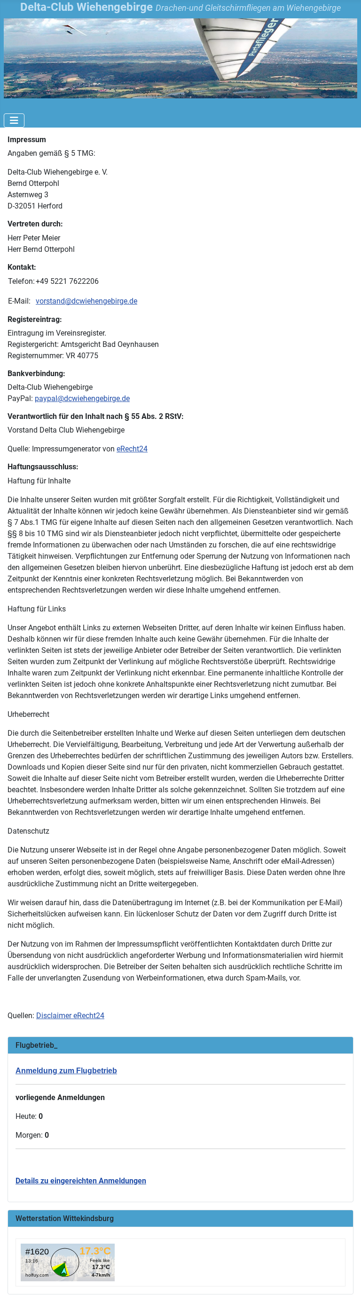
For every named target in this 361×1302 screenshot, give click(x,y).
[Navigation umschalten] (14, 120)
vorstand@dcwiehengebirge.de (86, 301)
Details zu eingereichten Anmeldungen (81, 1180)
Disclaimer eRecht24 (70, 1015)
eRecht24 (132, 448)
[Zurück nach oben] (344, 1284)
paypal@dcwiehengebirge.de (82, 398)
